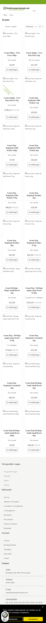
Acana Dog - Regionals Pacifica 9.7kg (34, 242)
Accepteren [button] (33, 619)
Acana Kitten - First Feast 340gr (12, 54)
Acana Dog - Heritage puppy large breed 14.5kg (34, 290)
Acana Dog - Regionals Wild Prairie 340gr (12, 147)
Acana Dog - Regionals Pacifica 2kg (34, 195)
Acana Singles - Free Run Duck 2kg (34, 54)
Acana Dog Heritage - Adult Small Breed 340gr (12, 433)
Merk (5, 15)
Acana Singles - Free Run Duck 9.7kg (12, 99)
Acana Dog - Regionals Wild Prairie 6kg (34, 147)
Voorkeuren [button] (12, 619)
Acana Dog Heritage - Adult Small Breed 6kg (34, 433)
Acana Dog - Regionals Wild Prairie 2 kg (34, 100)
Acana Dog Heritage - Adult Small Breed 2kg (34, 385)
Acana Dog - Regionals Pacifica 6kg (12, 242)
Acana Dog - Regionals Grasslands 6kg (12, 385)
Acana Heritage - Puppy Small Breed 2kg (12, 290)
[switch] (5, 619)
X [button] (42, 607)
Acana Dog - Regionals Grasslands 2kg (34, 337)
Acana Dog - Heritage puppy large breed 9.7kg (12, 337)
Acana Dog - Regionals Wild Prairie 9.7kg (12, 195)
